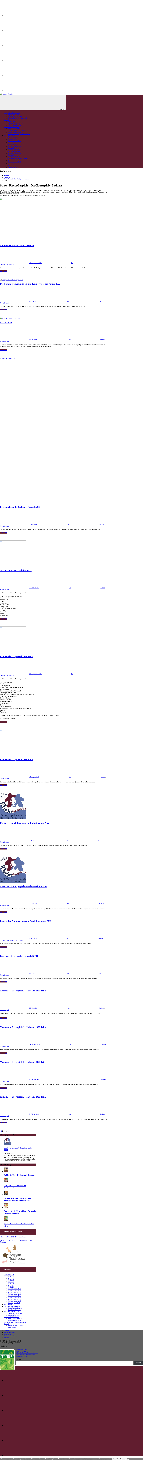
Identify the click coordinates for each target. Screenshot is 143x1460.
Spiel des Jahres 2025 (14, 137)
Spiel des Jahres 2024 (14, 141)
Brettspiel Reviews (13, 114)
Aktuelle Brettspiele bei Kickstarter (27, 1353)
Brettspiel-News (13, 167)
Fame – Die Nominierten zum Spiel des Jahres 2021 (25, 921)
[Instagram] (18, 30)
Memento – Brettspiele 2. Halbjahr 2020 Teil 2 (23, 1097)
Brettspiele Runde (21, 1349)
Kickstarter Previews (14, 1310)
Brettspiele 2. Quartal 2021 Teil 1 (16, 759)
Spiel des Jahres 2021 (14, 149)
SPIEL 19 (11, 155)
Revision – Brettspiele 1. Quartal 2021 (19, 956)
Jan (72, 263)
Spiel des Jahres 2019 (14, 156)
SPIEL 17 (11, 163)
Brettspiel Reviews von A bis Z (17, 118)
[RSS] (18, 90)
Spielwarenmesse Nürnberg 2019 (18, 158)
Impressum (7, 1334)
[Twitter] (18, 15)
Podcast (6, 120)
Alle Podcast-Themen (14, 125)
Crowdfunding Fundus (15, 1308)
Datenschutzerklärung (10, 1336)
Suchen (18, 1360)
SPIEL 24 (11, 1287)
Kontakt (6, 1338)
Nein (117, 1459)
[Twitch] (18, 45)
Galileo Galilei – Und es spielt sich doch (19, 1175)
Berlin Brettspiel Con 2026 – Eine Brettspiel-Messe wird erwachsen (17, 1199)
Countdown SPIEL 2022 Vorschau (17, 245)
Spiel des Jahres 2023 (14, 144)
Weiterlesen (3, 271)
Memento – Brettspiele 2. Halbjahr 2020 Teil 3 (23, 1062)
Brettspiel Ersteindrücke (15, 116)
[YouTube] (18, 75)
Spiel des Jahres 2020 (14, 153)
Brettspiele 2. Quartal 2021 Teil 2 (16, 656)
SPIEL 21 (11, 148)
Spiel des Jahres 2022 (14, 146)
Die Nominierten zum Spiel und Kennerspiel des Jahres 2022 (30, 284)
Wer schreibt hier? (9, 1332)
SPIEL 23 (11, 142)
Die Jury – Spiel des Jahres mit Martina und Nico (24, 823)
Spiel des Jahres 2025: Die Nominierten (13, 1237)
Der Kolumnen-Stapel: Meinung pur (19, 134)
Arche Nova (6, 322)
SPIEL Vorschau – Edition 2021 (16, 570)
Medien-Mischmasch (14, 132)
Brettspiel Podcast (21, 1356)
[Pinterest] (18, 60)
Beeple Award (12, 139)
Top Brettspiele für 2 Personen (17, 130)
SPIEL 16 (11, 165)
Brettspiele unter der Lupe (12, 113)
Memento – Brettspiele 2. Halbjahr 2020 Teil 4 (23, 1027)
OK (113, 1459)
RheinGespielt (12, 121)
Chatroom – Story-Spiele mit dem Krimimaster (23, 886)
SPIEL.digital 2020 (14, 151)
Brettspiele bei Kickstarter (12, 1306)
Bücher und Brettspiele (15, 128)
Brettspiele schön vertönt (15, 123)
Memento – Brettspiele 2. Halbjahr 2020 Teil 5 (23, 990)
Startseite (6, 1330)
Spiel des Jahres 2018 (14, 162)
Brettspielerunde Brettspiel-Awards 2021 (20, 507)
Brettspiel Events (9, 135)
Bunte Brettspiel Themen (11, 127)
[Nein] (128, 1459)
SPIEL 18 (11, 160)
